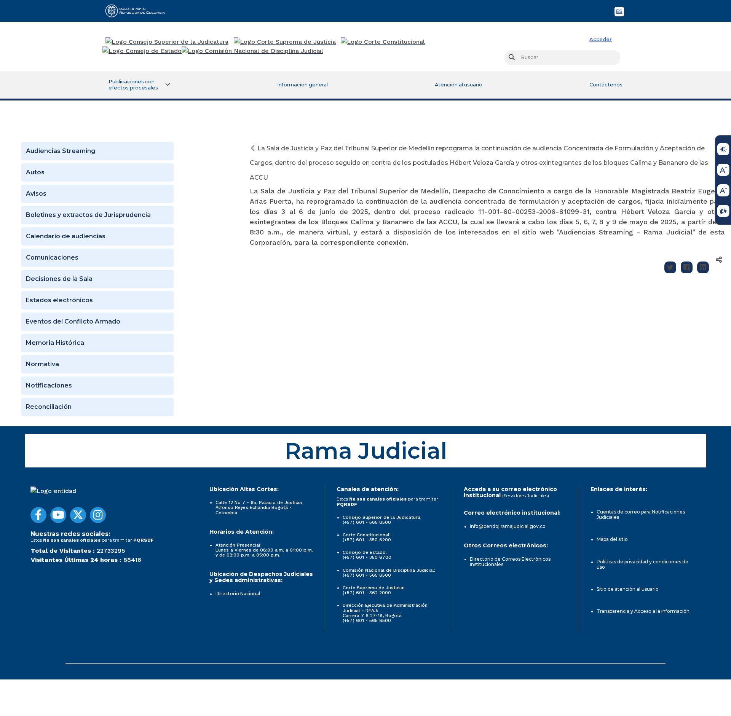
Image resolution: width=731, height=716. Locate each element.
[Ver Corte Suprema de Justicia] (284, 41)
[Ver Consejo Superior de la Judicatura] (166, 41)
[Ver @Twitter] (78, 515)
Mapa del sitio (612, 539)
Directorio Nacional (237, 593)
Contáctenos (605, 85)
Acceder (600, 39)
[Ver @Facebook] (38, 515)
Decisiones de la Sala (59, 278)
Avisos (36, 193)
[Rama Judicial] (138, 10)
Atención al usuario (458, 85)
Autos (35, 172)
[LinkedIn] (703, 267)
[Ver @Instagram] (98, 515)
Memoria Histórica (55, 342)
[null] (253, 148)
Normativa (42, 364)
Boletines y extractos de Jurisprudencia (88, 214)
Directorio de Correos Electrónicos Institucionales (510, 561)
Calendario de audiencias (65, 236)
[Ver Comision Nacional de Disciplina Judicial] (252, 51)
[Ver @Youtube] (58, 515)
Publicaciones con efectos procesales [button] (133, 85)
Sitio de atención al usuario (628, 589)
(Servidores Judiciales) (525, 495)
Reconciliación (49, 406)
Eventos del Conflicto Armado (73, 321)
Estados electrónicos (59, 300)
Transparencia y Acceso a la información (643, 611)
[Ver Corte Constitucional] (383, 41)
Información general (302, 85)
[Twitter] (670, 267)
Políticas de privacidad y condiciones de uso (642, 564)
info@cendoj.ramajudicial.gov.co (508, 526)
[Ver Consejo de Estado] (142, 51)
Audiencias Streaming (60, 151)
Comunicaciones (52, 257)
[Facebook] (687, 267)
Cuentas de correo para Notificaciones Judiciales (641, 514)
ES (620, 12)
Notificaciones (49, 385)
